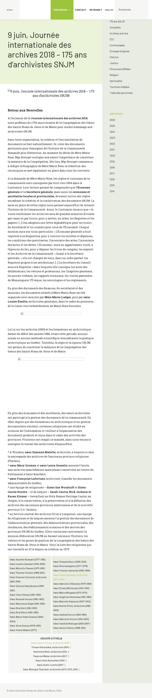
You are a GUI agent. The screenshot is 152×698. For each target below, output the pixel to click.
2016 (112, 179)
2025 (112, 125)
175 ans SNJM (117, 21)
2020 (112, 155)
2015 (112, 185)
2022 (112, 143)
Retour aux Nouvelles (25, 110)
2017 (112, 173)
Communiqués (117, 45)
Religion (114, 74)
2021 (112, 149)
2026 (112, 119)
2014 (112, 191)
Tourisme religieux (119, 86)
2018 (112, 167)
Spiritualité (116, 80)
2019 (112, 161)
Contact (81, 9)
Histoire (114, 57)
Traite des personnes (121, 92)
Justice (114, 63)
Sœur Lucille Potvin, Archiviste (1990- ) (51, 643)
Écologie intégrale (119, 51)
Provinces (61, 9)
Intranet (96, 9)
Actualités (115, 27)
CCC (112, 39)
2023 (112, 137)
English (109, 10)
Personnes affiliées (120, 68)
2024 (112, 131)
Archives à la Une (119, 33)
